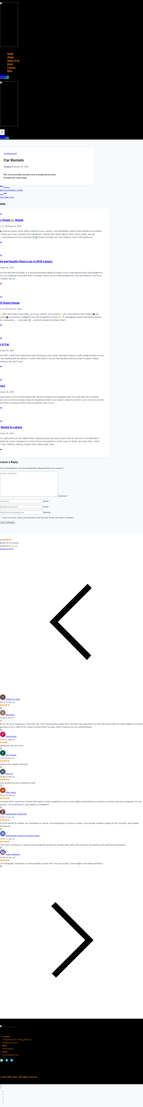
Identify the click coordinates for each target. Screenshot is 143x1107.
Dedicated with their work (11, 746)
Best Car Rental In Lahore (11, 188)
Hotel (10, 64)
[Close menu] (0, 1086)
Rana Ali (9, 774)
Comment (63, 496)
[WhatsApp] (7, 77)
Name (46, 501)
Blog (9, 70)
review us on (5, 549)
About (10, 57)
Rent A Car (13, 60)
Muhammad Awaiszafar (16, 814)
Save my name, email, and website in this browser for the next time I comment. (38, 518)
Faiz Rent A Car (7, 195)
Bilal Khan (10, 715)
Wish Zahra (11, 792)
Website (46, 512)
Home (10, 53)
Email (46, 507)
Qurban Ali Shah (13, 699)
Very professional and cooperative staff (17, 783)
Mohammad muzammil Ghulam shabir (23, 836)
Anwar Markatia (13, 854)
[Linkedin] (5, 77)
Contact (11, 67)
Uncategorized (10, 153)
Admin (9, 167)
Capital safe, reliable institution (14, 764)
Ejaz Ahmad (11, 755)
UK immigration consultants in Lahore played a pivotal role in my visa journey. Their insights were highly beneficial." (51, 863)
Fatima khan (11, 736)
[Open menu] (2, 132)
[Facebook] (2, 77)
